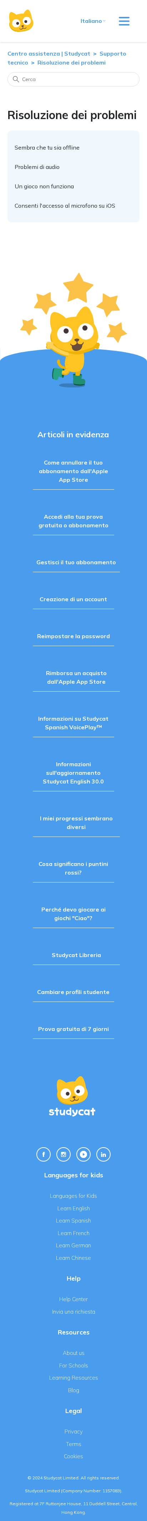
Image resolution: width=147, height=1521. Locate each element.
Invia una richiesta (73, 1311)
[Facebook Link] (43, 1154)
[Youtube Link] (83, 1154)
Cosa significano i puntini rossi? (73, 868)
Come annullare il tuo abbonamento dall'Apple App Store (73, 471)
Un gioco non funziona (44, 186)
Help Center (73, 1299)
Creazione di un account (73, 599)
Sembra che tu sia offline (47, 147)
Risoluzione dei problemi (71, 62)
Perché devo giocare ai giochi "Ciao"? (73, 914)
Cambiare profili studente (73, 991)
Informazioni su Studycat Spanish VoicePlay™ (73, 723)
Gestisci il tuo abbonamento (76, 562)
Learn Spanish (73, 1220)
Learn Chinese (73, 1257)
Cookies (73, 1456)
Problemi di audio (37, 166)
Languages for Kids (73, 1195)
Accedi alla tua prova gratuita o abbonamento (73, 521)
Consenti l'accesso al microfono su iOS (65, 205)
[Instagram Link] (63, 1154)
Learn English (73, 1208)
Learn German (73, 1245)
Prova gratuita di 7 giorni (73, 1028)
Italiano (91, 21)
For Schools (73, 1365)
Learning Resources (73, 1377)
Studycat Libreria (76, 955)
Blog (73, 1390)
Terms (73, 1444)
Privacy (74, 1431)
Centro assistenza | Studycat (48, 53)
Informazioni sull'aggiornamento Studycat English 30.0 (73, 772)
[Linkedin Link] (103, 1154)
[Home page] (21, 21)
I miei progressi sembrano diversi (76, 822)
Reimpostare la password (73, 636)
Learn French (74, 1233)
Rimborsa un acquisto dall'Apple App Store (76, 677)
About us (74, 1353)
